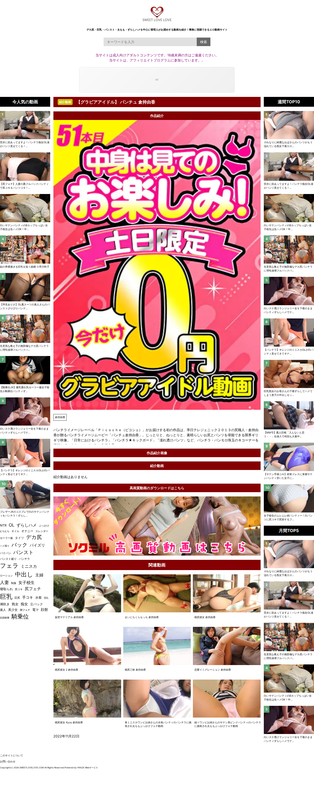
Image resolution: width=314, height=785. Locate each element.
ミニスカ (29, 566)
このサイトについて (11, 755)
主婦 (39, 575)
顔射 (44, 609)
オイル (15, 531)
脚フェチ (25, 609)
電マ (35, 610)
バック (20, 545)
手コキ (27, 597)
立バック (36, 604)
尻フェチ (33, 588)
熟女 (15, 604)
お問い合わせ (7, 761)
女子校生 (26, 582)
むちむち (4, 531)
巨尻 (17, 597)
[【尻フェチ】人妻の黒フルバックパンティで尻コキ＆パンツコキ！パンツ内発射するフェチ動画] (25, 166)
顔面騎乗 (4, 617)
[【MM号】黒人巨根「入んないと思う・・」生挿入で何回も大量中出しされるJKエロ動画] (289, 415)
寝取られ (6, 589)
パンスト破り (8, 558)
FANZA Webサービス (87, 767)
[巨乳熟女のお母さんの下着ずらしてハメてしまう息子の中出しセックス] (289, 374)
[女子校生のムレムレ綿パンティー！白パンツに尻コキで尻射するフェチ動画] (289, 498)
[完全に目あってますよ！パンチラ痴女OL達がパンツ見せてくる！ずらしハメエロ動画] (289, 166)
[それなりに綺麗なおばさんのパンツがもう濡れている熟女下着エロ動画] (289, 125)
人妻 (4, 582)
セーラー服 (6, 538)
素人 (3, 609)
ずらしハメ (26, 525)
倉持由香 (60, 417)
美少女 (13, 610)
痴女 (24, 604)
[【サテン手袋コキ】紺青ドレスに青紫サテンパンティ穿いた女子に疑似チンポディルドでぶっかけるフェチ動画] (289, 457)
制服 (13, 583)
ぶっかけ (44, 525)
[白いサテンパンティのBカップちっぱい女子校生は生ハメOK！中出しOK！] (289, 208)
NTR (3, 525)
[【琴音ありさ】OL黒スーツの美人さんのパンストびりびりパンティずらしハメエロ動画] (25, 287)
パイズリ (37, 545)
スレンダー (41, 531)
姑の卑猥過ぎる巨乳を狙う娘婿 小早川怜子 (24, 266)
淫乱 (46, 597)
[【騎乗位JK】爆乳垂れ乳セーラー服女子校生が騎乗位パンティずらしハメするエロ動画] (25, 370)
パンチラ (24, 558)
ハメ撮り (4, 545)
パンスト (23, 552)
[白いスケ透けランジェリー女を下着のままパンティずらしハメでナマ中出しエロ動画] (289, 291)
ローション (6, 575)
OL (11, 525)
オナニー (27, 531)
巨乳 (6, 596)
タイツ (19, 538)
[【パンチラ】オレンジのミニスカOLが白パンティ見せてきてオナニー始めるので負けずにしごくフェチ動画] (289, 332)
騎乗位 (20, 616)
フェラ (9, 565)
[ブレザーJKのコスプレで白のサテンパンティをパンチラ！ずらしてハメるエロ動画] (25, 494)
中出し (24, 574)
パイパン (5, 553)
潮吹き (5, 604)
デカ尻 (34, 537)
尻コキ (19, 589)
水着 (38, 598)
